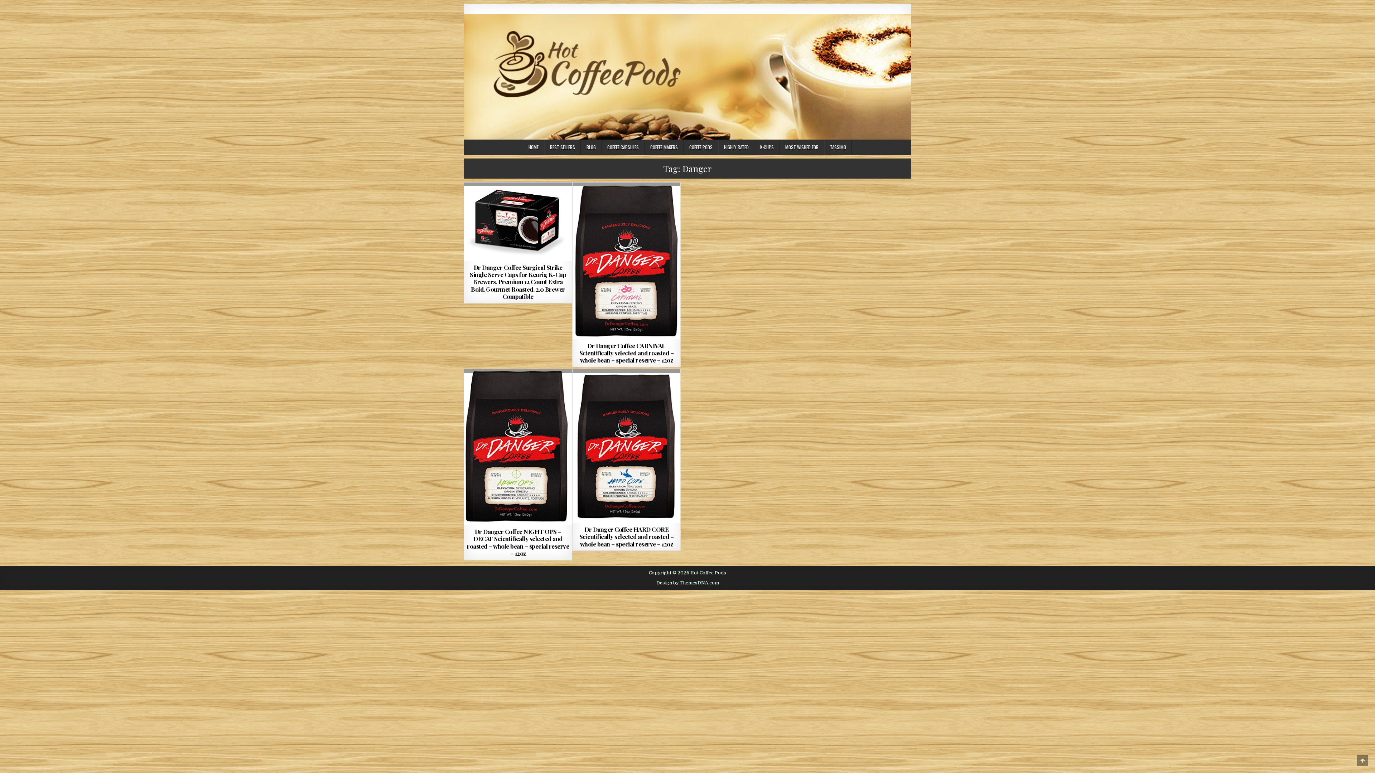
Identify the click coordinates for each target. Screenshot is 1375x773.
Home (534, 147)
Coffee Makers (664, 147)
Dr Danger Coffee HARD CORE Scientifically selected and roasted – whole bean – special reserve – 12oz (626, 536)
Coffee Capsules (623, 147)
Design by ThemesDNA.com (687, 582)
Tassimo (838, 147)
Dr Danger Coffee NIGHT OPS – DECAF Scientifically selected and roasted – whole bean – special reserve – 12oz (518, 542)
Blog (591, 147)
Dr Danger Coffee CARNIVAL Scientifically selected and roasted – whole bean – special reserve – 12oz (626, 353)
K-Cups (767, 147)
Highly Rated (736, 147)
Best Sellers (562, 147)
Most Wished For (802, 147)
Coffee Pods (701, 147)
